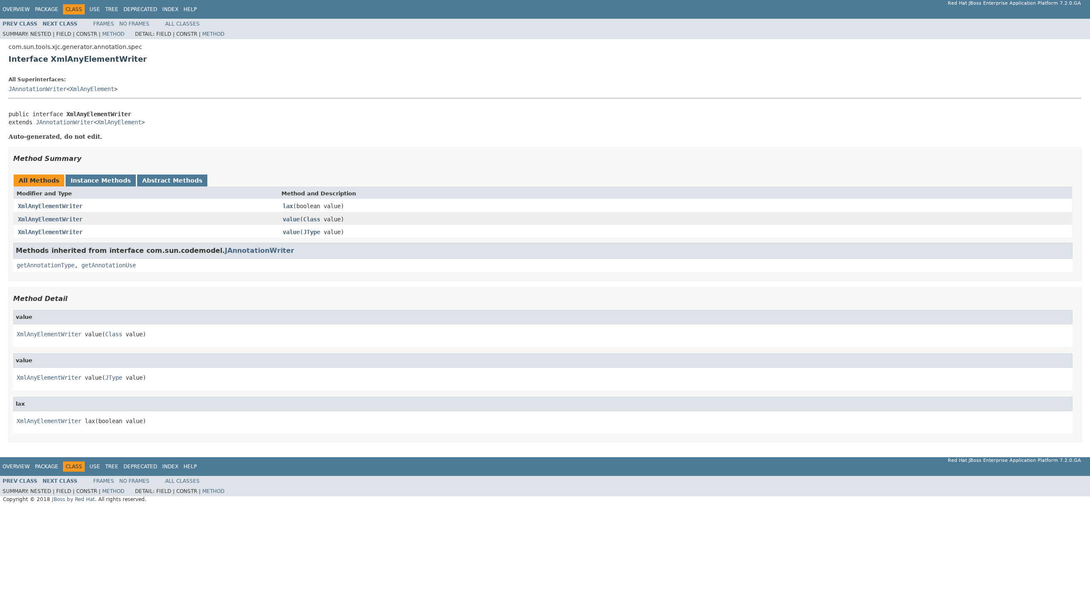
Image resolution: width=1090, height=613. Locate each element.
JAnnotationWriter (37, 89)
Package (46, 9)
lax (288, 206)
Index (170, 9)
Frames (103, 24)
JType (311, 232)
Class (311, 219)
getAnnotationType (46, 265)
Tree (111, 9)
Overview (16, 9)
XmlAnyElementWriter (50, 206)
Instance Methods (101, 180)
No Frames (134, 24)
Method (113, 34)
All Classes (182, 24)
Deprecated (140, 9)
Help (190, 9)
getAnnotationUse (108, 265)
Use (94, 9)
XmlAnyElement (92, 89)
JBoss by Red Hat (73, 499)
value (291, 219)
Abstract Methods (172, 180)
